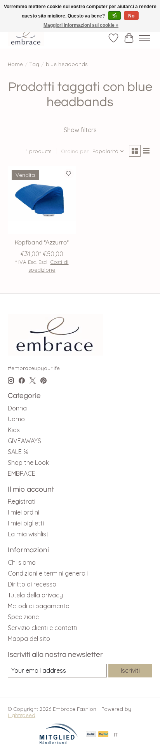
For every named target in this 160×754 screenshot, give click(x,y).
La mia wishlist (28, 534)
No (131, 16)
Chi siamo (22, 562)
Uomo (16, 419)
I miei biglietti (26, 523)
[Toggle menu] (144, 38)
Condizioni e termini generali (48, 573)
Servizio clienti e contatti (42, 628)
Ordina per (75, 151)
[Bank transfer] (91, 734)
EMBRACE (21, 473)
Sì (114, 16)
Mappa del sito (29, 638)
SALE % (18, 452)
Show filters (80, 130)
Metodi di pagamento (39, 606)
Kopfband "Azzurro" (42, 242)
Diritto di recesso (32, 584)
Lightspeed (21, 715)
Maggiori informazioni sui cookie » (80, 25)
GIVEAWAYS (24, 441)
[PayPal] (103, 734)
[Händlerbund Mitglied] (58, 742)
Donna (17, 408)
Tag (34, 64)
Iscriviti (130, 670)
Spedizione (23, 617)
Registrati (21, 501)
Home (15, 64)
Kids (14, 430)
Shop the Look (28, 462)
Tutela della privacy (35, 595)
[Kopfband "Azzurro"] (42, 200)
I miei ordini (23, 512)
